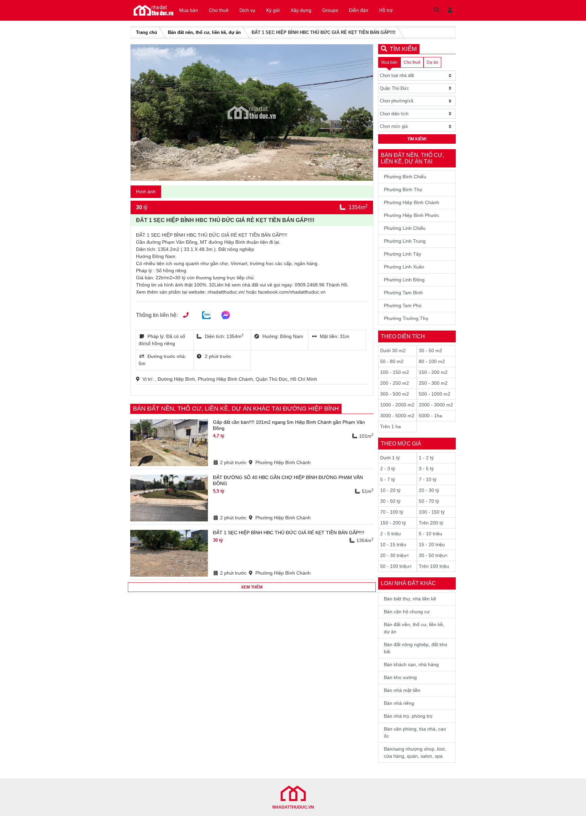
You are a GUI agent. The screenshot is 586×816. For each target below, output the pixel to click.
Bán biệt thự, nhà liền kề (410, 598)
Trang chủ (146, 32)
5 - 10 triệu (430, 533)
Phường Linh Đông (404, 279)
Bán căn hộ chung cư (407, 611)
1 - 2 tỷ (426, 457)
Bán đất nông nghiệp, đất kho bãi (415, 648)
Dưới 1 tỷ (390, 457)
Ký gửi (273, 10)
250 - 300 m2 (433, 383)
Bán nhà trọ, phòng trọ (408, 716)
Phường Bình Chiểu (405, 176)
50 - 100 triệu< (396, 566)
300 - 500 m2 (394, 394)
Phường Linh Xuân (404, 267)
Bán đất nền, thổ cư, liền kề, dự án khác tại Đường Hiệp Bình (236, 408)
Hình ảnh (146, 191)
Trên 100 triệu (434, 566)
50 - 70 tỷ (429, 501)
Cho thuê (219, 10)
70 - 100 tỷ (391, 512)
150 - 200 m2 (433, 372)
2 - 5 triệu (390, 533)
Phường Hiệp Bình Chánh (411, 202)
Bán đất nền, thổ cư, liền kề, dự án (204, 32)
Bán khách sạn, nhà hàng (411, 664)
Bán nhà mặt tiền (402, 690)
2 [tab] (250, 177)
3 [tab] (255, 177)
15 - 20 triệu (432, 544)
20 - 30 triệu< (394, 555)
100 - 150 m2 (394, 372)
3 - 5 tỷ (426, 468)
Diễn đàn (358, 10)
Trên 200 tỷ (431, 522)
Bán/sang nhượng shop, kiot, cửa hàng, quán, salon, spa (415, 752)
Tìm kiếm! (417, 139)
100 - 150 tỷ (432, 512)
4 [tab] (260, 177)
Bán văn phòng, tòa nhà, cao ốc (415, 732)
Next (361, 113)
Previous (142, 113)
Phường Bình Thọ (403, 189)
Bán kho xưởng (400, 677)
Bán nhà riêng (399, 703)
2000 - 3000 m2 (436, 404)
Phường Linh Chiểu (405, 228)
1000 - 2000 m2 (397, 404)
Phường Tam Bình (403, 292)
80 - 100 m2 (432, 361)
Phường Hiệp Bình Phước (411, 215)
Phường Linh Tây (402, 254)
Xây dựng (301, 10)
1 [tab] (245, 177)
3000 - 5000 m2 (397, 415)
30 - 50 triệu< (433, 555)
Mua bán (188, 10)
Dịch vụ (247, 10)
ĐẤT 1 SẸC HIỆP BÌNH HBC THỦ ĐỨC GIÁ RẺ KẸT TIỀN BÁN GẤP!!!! (288, 532)
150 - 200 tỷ (393, 522)
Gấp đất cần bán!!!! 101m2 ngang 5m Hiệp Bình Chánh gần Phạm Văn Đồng (289, 425)
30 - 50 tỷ (390, 501)
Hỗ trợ (386, 10)
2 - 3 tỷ (387, 468)
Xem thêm (251, 587)
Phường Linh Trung (405, 241)
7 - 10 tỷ (427, 479)
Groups (330, 10)
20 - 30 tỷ (429, 490)
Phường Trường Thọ (406, 318)
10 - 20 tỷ (390, 490)
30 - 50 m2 (430, 350)
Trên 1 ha (390, 426)
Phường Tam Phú (403, 305)
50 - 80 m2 (392, 361)
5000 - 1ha (430, 415)
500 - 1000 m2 (434, 394)
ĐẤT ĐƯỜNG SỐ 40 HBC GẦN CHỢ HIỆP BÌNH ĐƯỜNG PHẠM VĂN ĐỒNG (288, 480)
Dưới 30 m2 (393, 350)
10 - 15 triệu (393, 544)
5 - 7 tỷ (387, 479)
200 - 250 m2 (394, 383)
